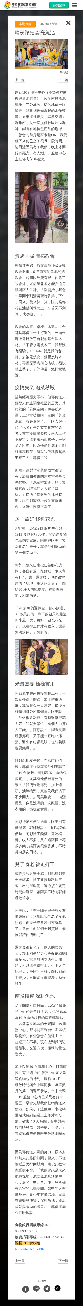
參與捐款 (59, 5)
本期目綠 (25, 24)
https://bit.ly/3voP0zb (30, 1249)
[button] (20, 80)
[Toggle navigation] (75, 5)
